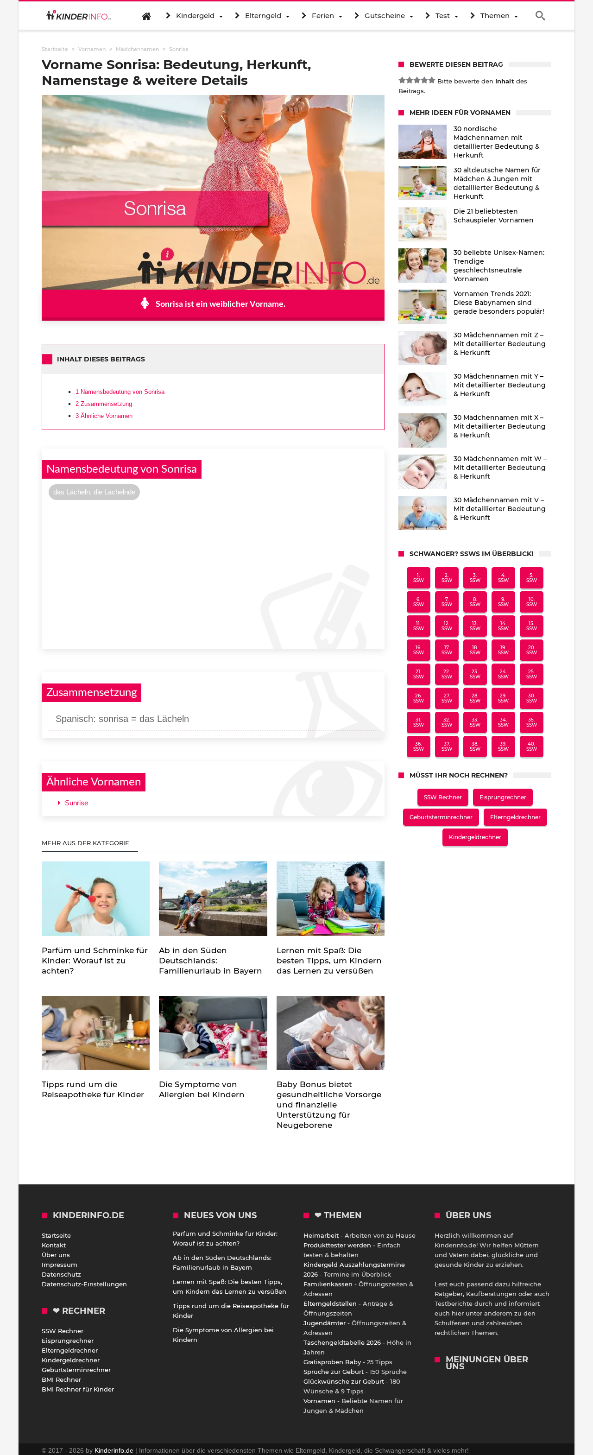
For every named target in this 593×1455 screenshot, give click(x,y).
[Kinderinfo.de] (79, 16)
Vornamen (319, 1400)
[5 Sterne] (431, 80)
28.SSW (475, 698)
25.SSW (531, 674)
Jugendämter (324, 1323)
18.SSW (475, 650)
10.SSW (531, 601)
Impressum (59, 1264)
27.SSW (447, 698)
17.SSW (447, 650)
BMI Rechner (61, 1379)
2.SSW (447, 577)
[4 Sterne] (424, 80)
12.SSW (447, 626)
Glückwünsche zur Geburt (343, 1381)
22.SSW (447, 674)
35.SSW (531, 722)
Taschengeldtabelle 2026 (342, 1342)
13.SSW (475, 626)
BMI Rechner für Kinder (78, 1389)
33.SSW (475, 722)
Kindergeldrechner (475, 837)
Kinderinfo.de (114, 1450)
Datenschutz (61, 1274)
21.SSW (418, 674)
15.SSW (531, 626)
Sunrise (76, 803)
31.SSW (418, 722)
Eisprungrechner (502, 797)
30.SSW (531, 698)
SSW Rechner (443, 797)
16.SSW (418, 650)
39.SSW (503, 746)
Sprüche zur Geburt (333, 1371)
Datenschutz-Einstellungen (84, 1284)
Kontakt (54, 1245)
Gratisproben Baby (332, 1362)
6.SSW (418, 601)
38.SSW (475, 746)
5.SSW (531, 577)
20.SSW (531, 650)
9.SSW (503, 601)
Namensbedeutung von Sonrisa (120, 391)
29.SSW (503, 698)
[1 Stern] (402, 80)
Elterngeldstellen (330, 1303)
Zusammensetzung (104, 403)
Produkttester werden (337, 1245)
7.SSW (447, 601)
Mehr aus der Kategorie (86, 843)
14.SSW (503, 626)
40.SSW (531, 746)
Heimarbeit (321, 1235)
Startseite (56, 1235)
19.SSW (503, 650)
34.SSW (503, 722)
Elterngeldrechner (515, 817)
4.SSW (503, 577)
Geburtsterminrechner (441, 817)
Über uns (56, 1255)
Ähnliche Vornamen (104, 415)
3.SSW (475, 577)
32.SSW (447, 722)
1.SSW (418, 577)
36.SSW (418, 746)
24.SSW (503, 674)
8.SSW (475, 601)
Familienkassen (328, 1284)
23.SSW (475, 674)
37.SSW (447, 746)
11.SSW (418, 626)
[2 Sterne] (409, 80)
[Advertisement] (213, 573)
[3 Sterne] (417, 80)
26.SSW (418, 698)
